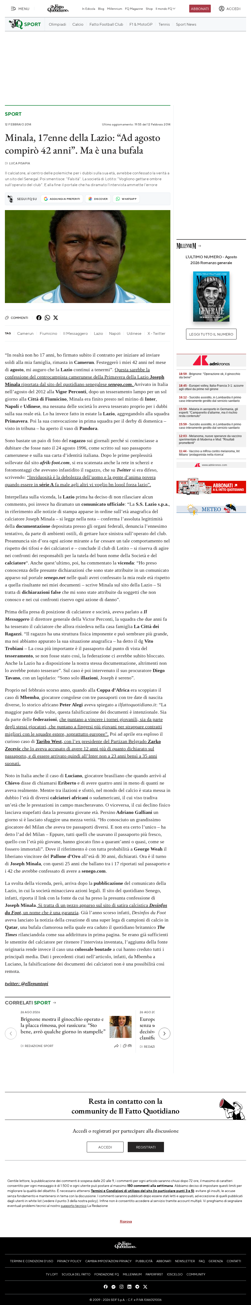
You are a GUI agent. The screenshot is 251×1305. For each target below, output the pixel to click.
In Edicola (88, 8)
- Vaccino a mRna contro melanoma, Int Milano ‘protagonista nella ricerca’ (209, 453)
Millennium (114, 8)
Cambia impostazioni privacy (108, 1261)
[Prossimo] (164, 1033)
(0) (130, 1045)
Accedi (105, 1147)
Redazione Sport (37, 1046)
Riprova (126, 1221)
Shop (149, 8)
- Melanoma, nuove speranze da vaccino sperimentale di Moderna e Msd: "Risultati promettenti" (210, 439)
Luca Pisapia (17, 163)
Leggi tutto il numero (211, 334)
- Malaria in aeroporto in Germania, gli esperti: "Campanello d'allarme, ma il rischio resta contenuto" (208, 412)
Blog (101, 8)
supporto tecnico (74, 1205)
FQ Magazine (134, 8)
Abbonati (200, 8)
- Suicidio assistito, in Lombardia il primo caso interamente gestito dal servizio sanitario (210, 399)
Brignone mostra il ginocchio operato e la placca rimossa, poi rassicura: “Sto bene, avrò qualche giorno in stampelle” (63, 1025)
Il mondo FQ (164, 9)
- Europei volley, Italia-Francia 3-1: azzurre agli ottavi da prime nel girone (211, 387)
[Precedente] (11, 1033)
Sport (13, 114)
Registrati (146, 1147)
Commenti (19, 318)
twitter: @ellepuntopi (26, 983)
